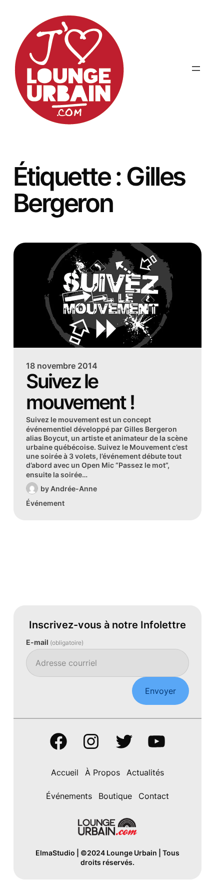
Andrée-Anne (73, 488)
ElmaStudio (55, 852)
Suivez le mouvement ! (80, 391)
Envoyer (160, 691)
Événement (45, 503)
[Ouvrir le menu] (196, 69)
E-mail (55, 642)
